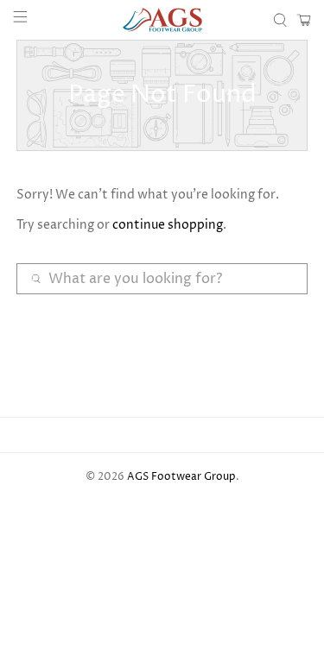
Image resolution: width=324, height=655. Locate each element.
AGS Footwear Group (181, 477)
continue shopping (167, 225)
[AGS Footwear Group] (162, 19)
